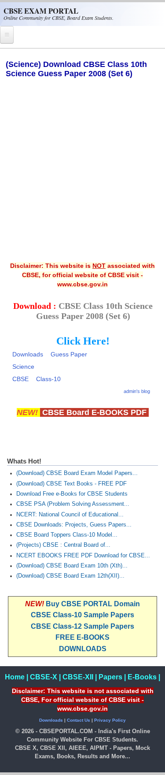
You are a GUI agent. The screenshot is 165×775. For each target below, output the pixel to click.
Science (23, 366)
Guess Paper (69, 354)
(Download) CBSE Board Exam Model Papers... (77, 473)
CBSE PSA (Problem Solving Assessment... (72, 504)
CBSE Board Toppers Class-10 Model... (66, 535)
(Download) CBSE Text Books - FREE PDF (71, 484)
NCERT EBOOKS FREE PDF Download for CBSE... (83, 556)
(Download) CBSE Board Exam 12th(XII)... (70, 576)
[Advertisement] (82, 176)
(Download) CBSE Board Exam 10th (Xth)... (72, 566)
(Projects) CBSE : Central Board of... (63, 545)
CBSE (20, 378)
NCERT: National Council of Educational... (70, 515)
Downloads (27, 354)
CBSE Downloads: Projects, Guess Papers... (74, 525)
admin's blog (137, 391)
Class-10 (48, 378)
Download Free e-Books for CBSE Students (72, 494)
